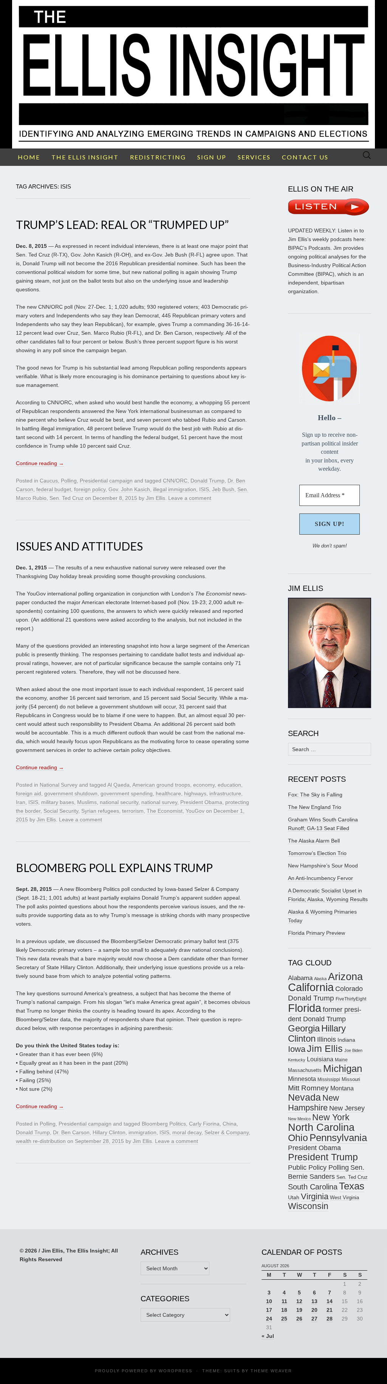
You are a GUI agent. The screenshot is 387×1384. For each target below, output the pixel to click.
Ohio (298, 1137)
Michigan (342, 1068)
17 (269, 1310)
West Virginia (344, 1197)
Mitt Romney (308, 1088)
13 (314, 1301)
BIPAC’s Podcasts (309, 248)
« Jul (268, 1336)
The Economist (165, 811)
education (229, 785)
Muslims (87, 802)
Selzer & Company (226, 1132)
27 (314, 1319)
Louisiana (320, 1059)
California (311, 987)
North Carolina (321, 1127)
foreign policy (89, 489)
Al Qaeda (118, 785)
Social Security (60, 811)
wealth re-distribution (41, 1141)
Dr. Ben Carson (71, 1132)
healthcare (168, 793)
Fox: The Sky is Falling (315, 795)
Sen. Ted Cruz (67, 498)
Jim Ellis (155, 498)
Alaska (320, 978)
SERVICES (254, 157)
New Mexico (299, 1118)
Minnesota (302, 1078)
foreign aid (28, 793)
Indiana (346, 1040)
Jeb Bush (223, 489)
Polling (69, 481)
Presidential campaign (106, 481)
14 (330, 1301)
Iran (20, 802)
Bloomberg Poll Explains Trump (114, 867)
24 (269, 1319)
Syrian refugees (100, 811)
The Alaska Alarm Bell (314, 841)
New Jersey (347, 1108)
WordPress (175, 1371)
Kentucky (296, 1060)
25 (284, 1319)
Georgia (304, 1028)
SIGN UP (211, 157)
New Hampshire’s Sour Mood (323, 866)
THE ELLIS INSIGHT (85, 157)
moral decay (186, 1132)
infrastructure (225, 793)
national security (119, 802)
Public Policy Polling (318, 1167)
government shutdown (71, 793)
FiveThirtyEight (351, 999)
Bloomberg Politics (164, 1124)
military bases (57, 802)
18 (284, 1310)
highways (195, 793)
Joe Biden (353, 1050)
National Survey (58, 785)
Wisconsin (308, 1206)
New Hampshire (313, 1102)
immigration (142, 1132)
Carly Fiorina (204, 1124)
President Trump (323, 1157)
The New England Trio (314, 807)
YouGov (195, 811)
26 (299, 1319)
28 (330, 1319)
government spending (127, 793)
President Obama (201, 802)
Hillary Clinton (109, 1132)
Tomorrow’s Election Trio (317, 853)
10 (269, 1301)
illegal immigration (174, 489)
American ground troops (161, 785)
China (230, 1124)
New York (331, 1117)
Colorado (349, 989)
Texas (351, 1186)
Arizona (345, 976)
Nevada (304, 1097)
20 (314, 1310)
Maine (341, 1059)
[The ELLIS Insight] (193, 74)
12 (299, 1301)
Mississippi (328, 1079)
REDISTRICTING (158, 157)
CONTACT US (305, 157)
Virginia (314, 1196)
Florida (304, 1008)
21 (330, 1310)
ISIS (204, 489)
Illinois (326, 1039)
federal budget (53, 489)
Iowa (296, 1049)
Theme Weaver (271, 1371)
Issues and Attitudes (79, 546)
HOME (29, 157)
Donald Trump (207, 481)
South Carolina (312, 1187)
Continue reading (40, 463)
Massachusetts (305, 1070)
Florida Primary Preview (316, 933)
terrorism (133, 811)
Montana (342, 1088)
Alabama (300, 978)
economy (204, 785)
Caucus (49, 481)
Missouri (351, 1079)
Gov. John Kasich (129, 489)
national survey (159, 802)
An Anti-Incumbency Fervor (320, 878)
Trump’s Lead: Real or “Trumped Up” (122, 224)
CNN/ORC (175, 481)
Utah (293, 1197)
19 (299, 1310)
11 (284, 1301)
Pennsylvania (338, 1137)
